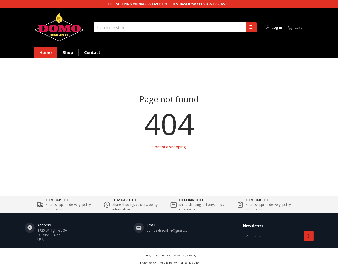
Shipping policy (190, 262)
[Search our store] (251, 27)
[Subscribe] (309, 236)
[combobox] (175, 27)
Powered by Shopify (183, 255)
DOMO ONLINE (161, 255)
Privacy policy (147, 262)
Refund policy (168, 262)
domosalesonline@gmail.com (169, 230)
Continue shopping (169, 146)
